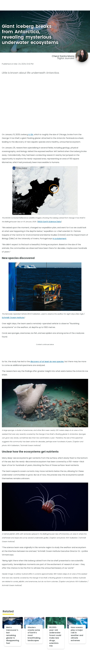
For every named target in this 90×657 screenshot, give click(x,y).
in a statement (59, 238)
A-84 (30, 134)
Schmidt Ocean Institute (13, 317)
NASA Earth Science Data (49, 221)
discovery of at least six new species (47, 361)
